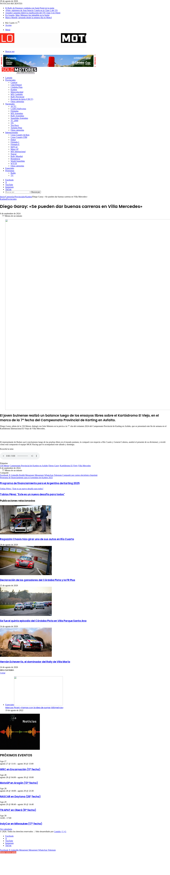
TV (12, 175)
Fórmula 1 (15, 142)
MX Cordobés (17, 94)
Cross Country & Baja (20, 135)
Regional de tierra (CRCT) (22, 99)
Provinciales (10, 80)
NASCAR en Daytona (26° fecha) (20, 796)
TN (12, 123)
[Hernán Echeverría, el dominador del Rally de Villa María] (26, 656)
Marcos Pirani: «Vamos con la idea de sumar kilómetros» (34, 707)
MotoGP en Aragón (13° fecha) (19, 783)
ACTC (13, 106)
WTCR (14, 163)
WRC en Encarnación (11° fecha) (20, 769)
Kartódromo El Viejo (69, 466)
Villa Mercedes (84, 466)
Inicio (2, 197)
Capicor (14, 82)
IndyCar (14, 147)
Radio (13, 173)
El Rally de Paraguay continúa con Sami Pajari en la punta (29, 8)
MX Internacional (18, 151)
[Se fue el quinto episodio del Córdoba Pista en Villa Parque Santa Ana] (26, 615)
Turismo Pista (16, 128)
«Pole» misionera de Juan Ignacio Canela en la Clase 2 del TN (31, 10)
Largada (8, 78)
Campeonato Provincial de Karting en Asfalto (29, 466)
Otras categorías (17, 101)
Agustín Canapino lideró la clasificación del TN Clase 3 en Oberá (32, 13)
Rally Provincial (17, 97)
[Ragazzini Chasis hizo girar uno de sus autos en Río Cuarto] (26, 533)
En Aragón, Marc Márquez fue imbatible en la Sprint (27, 15)
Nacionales (10, 104)
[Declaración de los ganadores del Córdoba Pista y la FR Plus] (26, 574)
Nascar (13, 154)
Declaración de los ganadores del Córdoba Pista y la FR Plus (37, 580)
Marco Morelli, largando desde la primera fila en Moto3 (28, 17)
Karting (14, 89)
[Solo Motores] (43, 47)
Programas (9, 170)
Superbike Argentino (19, 118)
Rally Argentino (17, 116)
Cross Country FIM (19, 137)
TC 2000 (14, 120)
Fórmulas (14, 111)
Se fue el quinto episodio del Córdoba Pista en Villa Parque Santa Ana (43, 621)
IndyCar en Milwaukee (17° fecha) (21, 823)
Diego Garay (53, 466)
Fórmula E (15, 144)
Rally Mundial (17, 156)
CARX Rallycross (18, 109)
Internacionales (11, 132)
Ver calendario (6, 829)
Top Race (15, 125)
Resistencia (15, 159)
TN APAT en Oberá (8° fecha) (18, 810)
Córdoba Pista (16, 87)
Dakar (13, 140)
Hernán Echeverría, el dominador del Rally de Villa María (35, 662)
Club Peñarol (16, 85)
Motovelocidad (17, 92)
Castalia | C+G (60, 831)
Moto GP (14, 149)
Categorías (9, 197)
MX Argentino (17, 113)
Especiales (9, 168)
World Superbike (18, 161)
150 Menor (4, 466)
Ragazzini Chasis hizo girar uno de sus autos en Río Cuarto (37, 539)
